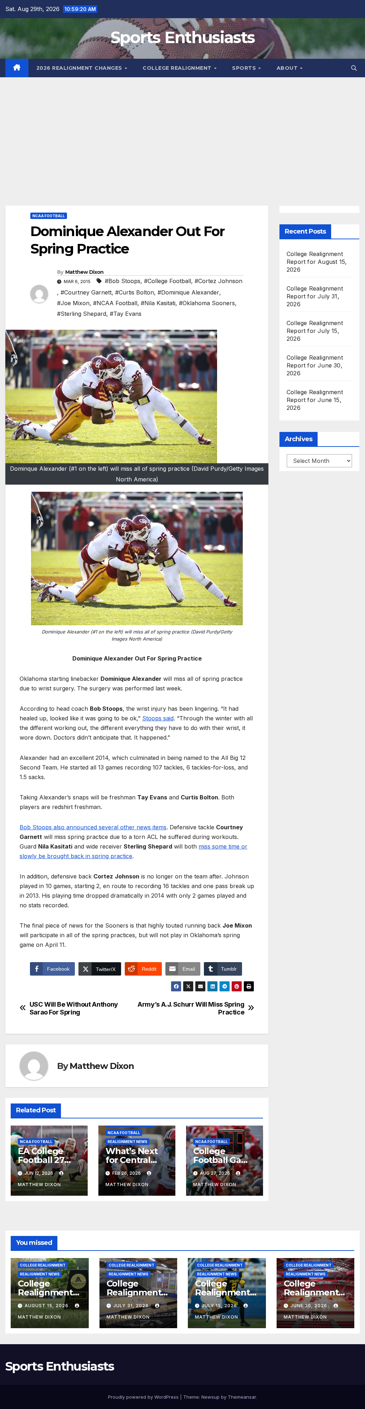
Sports (245, 68)
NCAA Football (48, 216)
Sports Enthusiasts (182, 37)
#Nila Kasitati (158, 303)
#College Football (167, 281)
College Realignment (178, 68)
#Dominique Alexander (188, 292)
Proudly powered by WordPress (144, 1397)
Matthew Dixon (84, 272)
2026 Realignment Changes (80, 68)
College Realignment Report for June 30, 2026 (315, 365)
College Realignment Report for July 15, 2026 (315, 330)
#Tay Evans (126, 313)
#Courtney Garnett (86, 292)
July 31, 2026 (131, 1305)
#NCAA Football (115, 303)
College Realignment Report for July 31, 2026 (315, 296)
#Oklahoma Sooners (207, 303)
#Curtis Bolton (134, 292)
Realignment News (127, 1141)
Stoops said (158, 718)
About (288, 68)
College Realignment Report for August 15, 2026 (317, 261)
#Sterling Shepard (81, 313)
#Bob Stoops (122, 281)
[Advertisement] (182, 131)
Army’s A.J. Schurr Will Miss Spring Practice (191, 1008)
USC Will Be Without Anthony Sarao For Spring (74, 1008)
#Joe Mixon (73, 303)
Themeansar (242, 1397)
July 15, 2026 (220, 1305)
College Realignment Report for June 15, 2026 (315, 399)
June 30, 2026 (310, 1305)
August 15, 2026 (47, 1305)
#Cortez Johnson (218, 281)
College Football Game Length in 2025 (224, 1160)
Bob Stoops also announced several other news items (93, 827)
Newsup (210, 1397)
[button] (354, 68)
